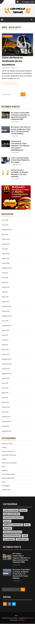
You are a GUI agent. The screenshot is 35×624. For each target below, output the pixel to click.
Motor (3, 466)
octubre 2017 (6, 426)
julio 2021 (5, 292)
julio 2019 (5, 335)
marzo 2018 (5, 402)
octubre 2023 (6, 253)
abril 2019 (5, 344)
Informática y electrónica (9, 455)
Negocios (5, 470)
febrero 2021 (5, 301)
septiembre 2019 (7, 325)
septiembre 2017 (7, 431)
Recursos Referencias (8, 478)
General (4, 447)
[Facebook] (9, 604)
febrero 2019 (5, 354)
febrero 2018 (5, 407)
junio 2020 (5, 320)
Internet (4, 459)
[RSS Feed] (5, 604)
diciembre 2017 (6, 416)
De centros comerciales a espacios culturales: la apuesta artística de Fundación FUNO (20, 116)
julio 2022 (5, 273)
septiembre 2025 (7, 229)
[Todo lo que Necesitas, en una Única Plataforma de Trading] (5, 160)
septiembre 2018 (7, 373)
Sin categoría (8, 36)
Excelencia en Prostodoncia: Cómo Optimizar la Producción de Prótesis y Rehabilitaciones (20, 145)
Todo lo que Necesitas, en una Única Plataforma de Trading (20, 160)
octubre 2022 (6, 263)
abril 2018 (5, 397)
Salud (3, 482)
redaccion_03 (5, 67)
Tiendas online (6, 489)
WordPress (21, 620)
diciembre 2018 (6, 359)
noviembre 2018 (6, 364)
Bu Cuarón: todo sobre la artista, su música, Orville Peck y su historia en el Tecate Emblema (20, 130)
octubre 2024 (6, 239)
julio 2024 (5, 249)
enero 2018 (5, 412)
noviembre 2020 (6, 306)
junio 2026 (5, 220)
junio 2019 (5, 340)
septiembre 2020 (7, 316)
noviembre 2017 (6, 421)
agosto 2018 (5, 378)
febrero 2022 (5, 287)
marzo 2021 (5, 296)
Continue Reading (10, 83)
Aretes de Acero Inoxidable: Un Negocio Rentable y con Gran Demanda (19, 173)
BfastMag (30, 618)
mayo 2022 (5, 282)
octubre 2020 (6, 311)
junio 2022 (5, 277)
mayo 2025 (5, 234)
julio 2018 (5, 383)
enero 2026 (5, 225)
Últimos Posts (10, 106)
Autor (16, 615)
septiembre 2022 (7, 268)
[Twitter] (14, 604)
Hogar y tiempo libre (8, 451)
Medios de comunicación (9, 463)
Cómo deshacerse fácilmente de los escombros (12, 61)
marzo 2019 (5, 349)
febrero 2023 (5, 258)
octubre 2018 (6, 368)
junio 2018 (5, 388)
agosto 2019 (5, 330)
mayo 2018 (5, 392)
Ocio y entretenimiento (8, 474)
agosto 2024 (5, 244)
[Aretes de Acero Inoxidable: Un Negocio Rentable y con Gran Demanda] (5, 172)
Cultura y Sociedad (7, 443)
